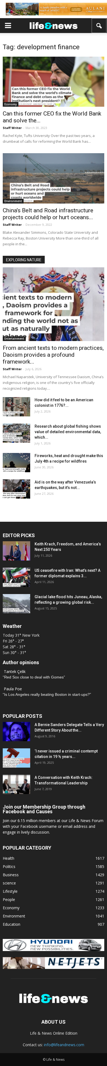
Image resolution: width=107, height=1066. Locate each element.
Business (11, 874)
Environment (13, 201)
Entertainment (14, 338)
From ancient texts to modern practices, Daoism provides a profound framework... (53, 355)
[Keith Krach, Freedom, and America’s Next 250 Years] (16, 551)
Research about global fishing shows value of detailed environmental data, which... (68, 431)
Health (8, 858)
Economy (10, 104)
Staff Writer (12, 128)
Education (11, 924)
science (9, 883)
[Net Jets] (53, 967)
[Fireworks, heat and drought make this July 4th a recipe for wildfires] (16, 462)
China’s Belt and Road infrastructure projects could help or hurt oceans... (48, 214)
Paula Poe (13, 688)
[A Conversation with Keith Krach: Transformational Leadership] (16, 784)
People (9, 899)
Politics (9, 866)
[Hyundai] (53, 949)
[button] (99, 25)
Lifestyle (10, 891)
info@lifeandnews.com (64, 1044)
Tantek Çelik (15, 671)
